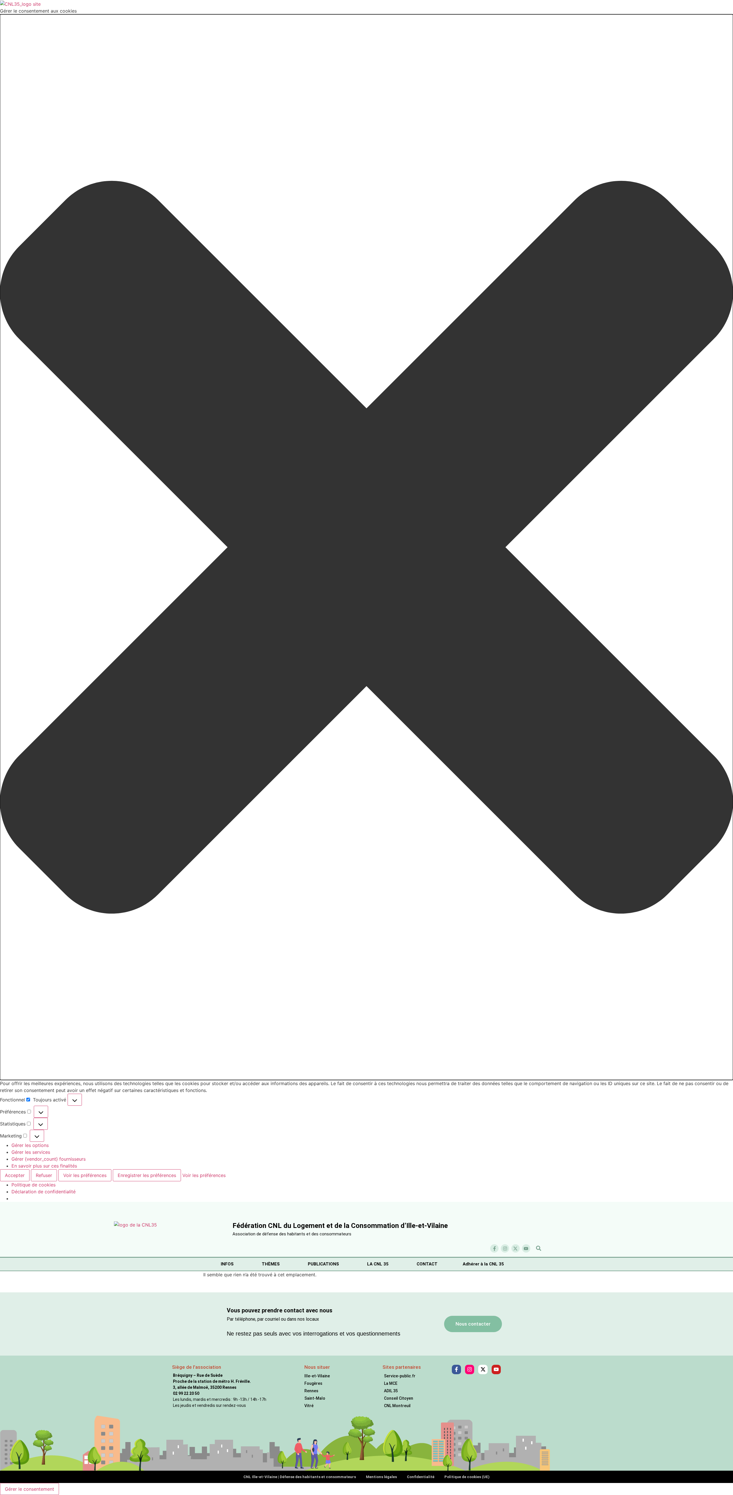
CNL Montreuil (397, 1405)
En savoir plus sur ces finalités (44, 1166)
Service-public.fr (399, 1376)
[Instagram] (505, 1248)
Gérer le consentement (29, 1489)
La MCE (390, 1383)
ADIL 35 (391, 1391)
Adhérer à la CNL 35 (483, 1264)
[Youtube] (526, 1248)
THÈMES (271, 1264)
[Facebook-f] (494, 1248)
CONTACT (427, 1264)
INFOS (227, 1264)
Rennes (311, 1391)
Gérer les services (30, 1152)
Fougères (313, 1383)
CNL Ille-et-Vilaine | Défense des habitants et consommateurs (299, 1477)
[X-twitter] (515, 1248)
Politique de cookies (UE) (467, 1477)
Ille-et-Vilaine (317, 1376)
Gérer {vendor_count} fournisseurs (48, 1159)
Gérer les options (30, 1145)
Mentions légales (381, 1477)
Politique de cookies (33, 1185)
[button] (366, 547)
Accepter (15, 1175)
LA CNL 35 (378, 1264)
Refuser (44, 1175)
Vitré (309, 1405)
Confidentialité (420, 1477)
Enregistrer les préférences (147, 1175)
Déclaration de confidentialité (43, 1191)
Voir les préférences (85, 1175)
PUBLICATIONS (323, 1264)
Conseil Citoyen (398, 1398)
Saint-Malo (314, 1398)
